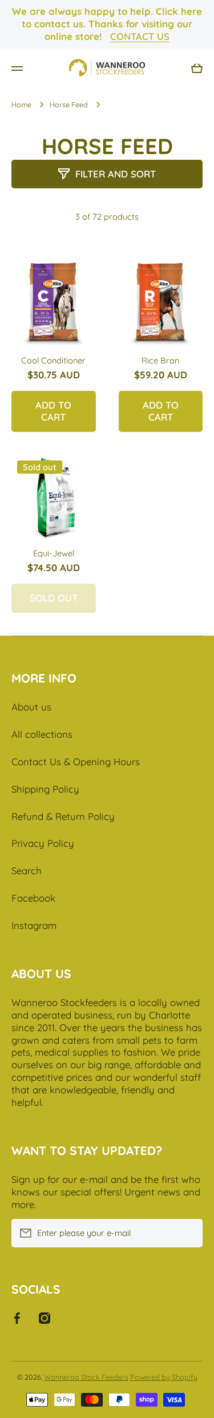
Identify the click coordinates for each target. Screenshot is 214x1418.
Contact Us (139, 36)
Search (26, 870)
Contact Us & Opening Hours (75, 761)
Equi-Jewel (53, 553)
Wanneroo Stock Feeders (86, 1376)
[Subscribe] (188, 1233)
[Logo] (107, 68)
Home (21, 104)
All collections (41, 734)
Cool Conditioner (53, 360)
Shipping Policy (45, 789)
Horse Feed (69, 104)
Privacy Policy (42, 843)
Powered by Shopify (163, 1376)
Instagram (33, 925)
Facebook (33, 898)
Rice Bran (160, 360)
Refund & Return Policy (63, 816)
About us (31, 707)
